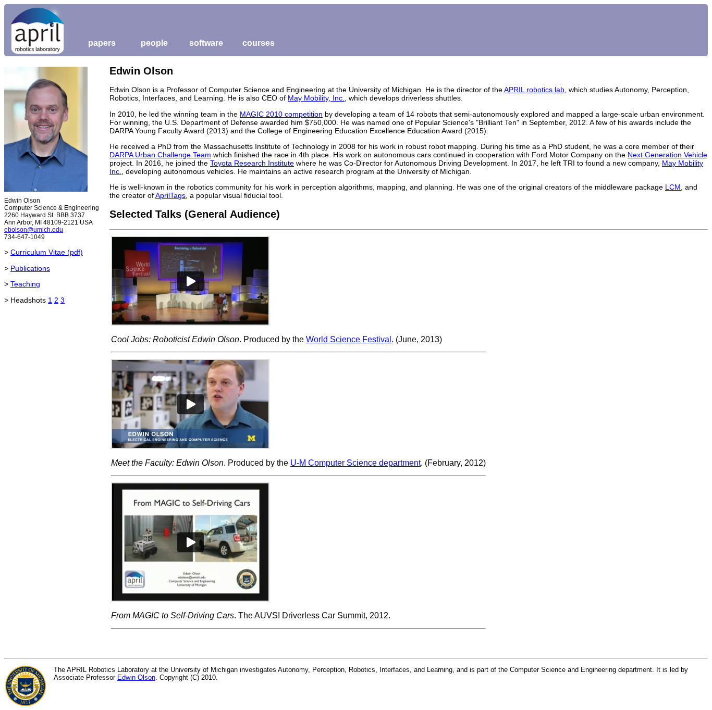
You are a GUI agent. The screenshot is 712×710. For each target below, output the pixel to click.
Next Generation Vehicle (667, 155)
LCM (673, 187)
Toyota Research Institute (252, 163)
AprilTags (170, 195)
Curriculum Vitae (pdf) (46, 252)
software (206, 43)
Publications (30, 268)
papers (102, 43)
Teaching (25, 284)
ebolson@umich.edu (33, 229)
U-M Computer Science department (355, 462)
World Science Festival (348, 339)
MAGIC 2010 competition (281, 114)
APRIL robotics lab (534, 89)
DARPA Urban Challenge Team (160, 155)
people (154, 43)
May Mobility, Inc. (316, 98)
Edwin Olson (136, 677)
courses (258, 43)
